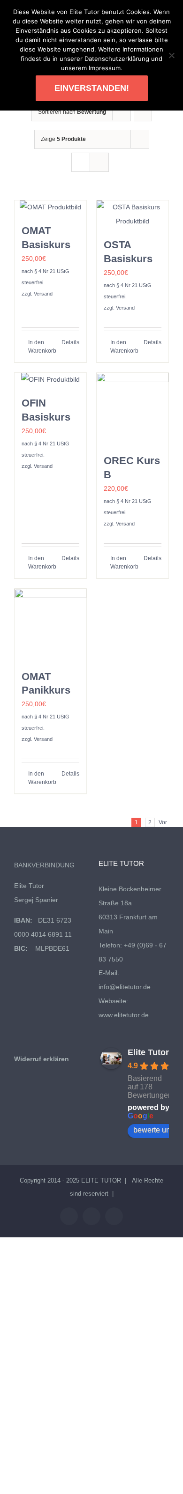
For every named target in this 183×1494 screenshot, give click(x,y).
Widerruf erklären (41, 1059)
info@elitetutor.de (125, 987)
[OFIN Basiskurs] (50, 380)
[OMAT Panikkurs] (50, 624)
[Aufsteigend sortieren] (143, 111)
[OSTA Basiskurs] (132, 214)
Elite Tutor (148, 1052)
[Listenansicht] (99, 162)
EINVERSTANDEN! (91, 88)
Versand (43, 293)
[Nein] (171, 55)
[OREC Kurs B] (132, 408)
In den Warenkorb (39, 346)
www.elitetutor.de (124, 1015)
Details (70, 342)
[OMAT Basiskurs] (50, 207)
